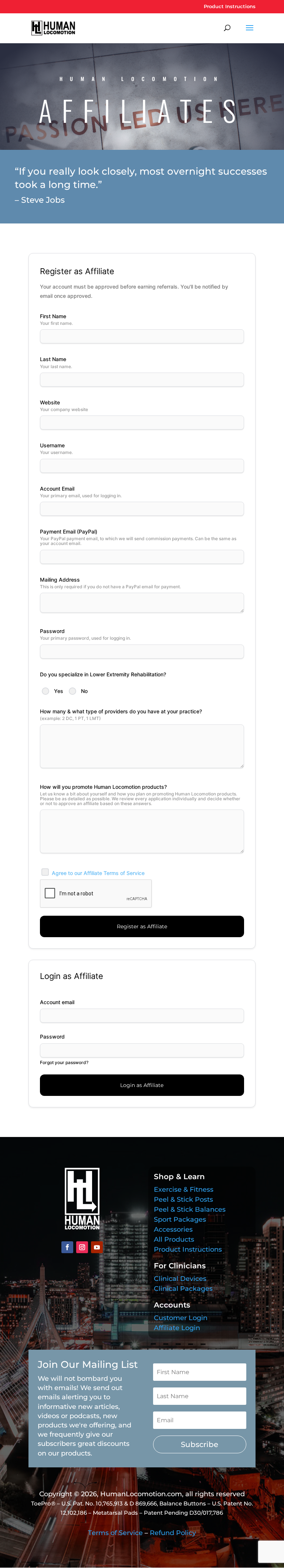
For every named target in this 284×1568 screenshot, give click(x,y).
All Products (174, 1239)
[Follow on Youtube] (97, 1247)
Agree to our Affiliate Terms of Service (98, 873)
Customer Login (180, 1318)
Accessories (173, 1229)
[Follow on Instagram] (82, 1247)
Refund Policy (173, 1533)
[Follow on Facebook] (67, 1247)
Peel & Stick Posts (183, 1199)
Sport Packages (180, 1219)
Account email (57, 1002)
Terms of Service (115, 1533)
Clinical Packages (183, 1289)
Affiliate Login (177, 1328)
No (84, 691)
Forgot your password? (64, 1062)
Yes (58, 691)
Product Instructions (230, 6)
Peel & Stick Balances (190, 1209)
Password (52, 1036)
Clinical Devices (180, 1279)
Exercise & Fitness (183, 1189)
